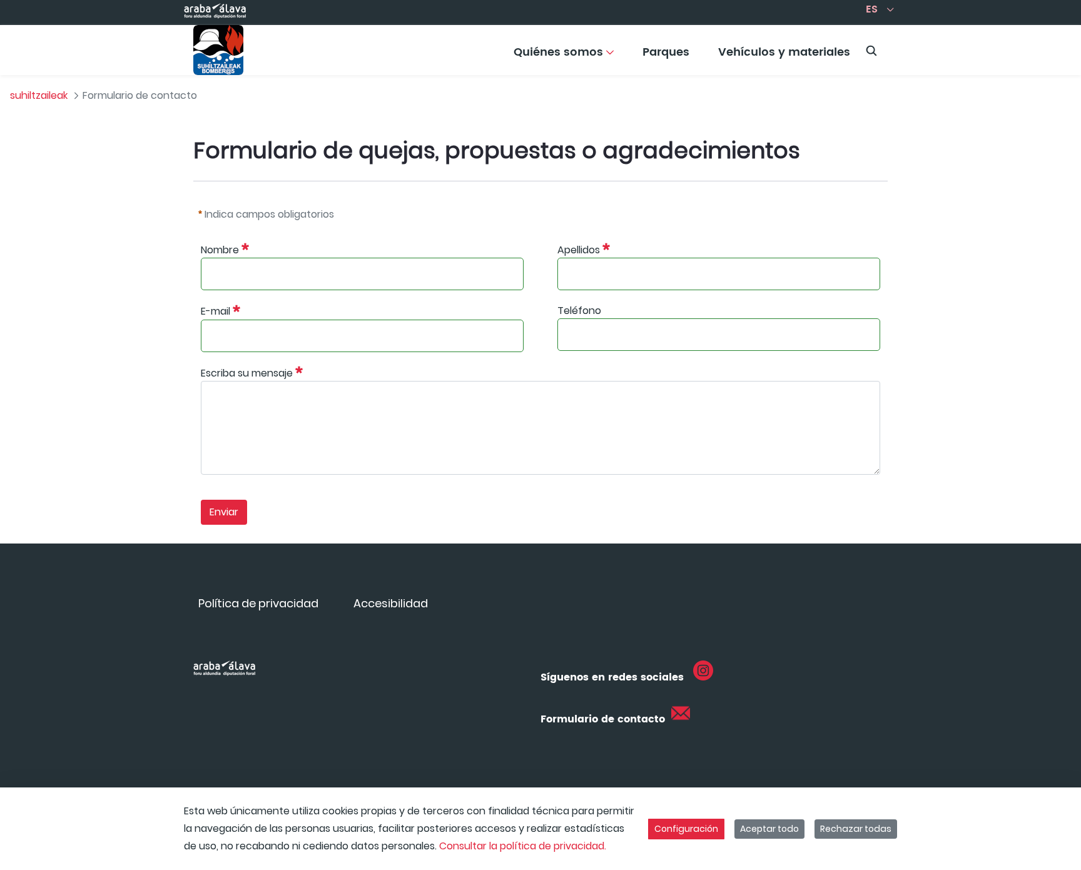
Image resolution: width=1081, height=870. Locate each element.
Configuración (686, 828)
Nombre (220, 250)
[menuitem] (564, 56)
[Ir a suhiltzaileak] (218, 50)
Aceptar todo (769, 828)
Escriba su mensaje (247, 373)
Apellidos (578, 250)
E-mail (215, 312)
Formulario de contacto (602, 719)
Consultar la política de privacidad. (522, 846)
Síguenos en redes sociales (612, 677)
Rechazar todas (855, 828)
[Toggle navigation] (1049, 47)
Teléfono (579, 310)
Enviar (224, 512)
